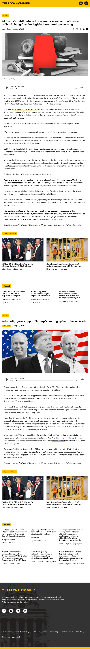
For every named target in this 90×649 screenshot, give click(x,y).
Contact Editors (67, 632)
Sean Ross (6, 29)
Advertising (80, 632)
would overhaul (25, 104)
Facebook (87, 29)
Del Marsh (82, 101)
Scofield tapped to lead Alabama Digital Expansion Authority (40, 293)
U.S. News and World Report (25, 109)
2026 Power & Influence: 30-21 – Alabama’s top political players (13, 293)
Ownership (54, 632)
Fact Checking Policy (39, 632)
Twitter (80, 29)
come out (37, 180)
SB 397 (17, 101)
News (5, 15)
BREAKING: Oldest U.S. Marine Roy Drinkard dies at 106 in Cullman (18, 265)
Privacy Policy (7, 632)
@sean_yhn (76, 225)
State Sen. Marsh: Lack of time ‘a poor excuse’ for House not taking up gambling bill (69, 294)
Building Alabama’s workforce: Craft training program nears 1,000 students (63, 265)
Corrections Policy (22, 632)
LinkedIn (83, 29)
